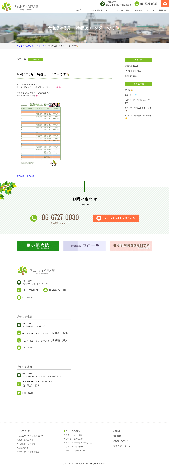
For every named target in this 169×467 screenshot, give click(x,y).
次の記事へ (31, 176)
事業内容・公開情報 (26, 444)
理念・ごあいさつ (25, 440)
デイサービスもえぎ (74, 439)
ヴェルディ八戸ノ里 (25, 46)
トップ (78, 10)
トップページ (24, 431)
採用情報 (163, 10)
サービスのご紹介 (122, 10)
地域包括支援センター (75, 450)
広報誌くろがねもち (121, 441)
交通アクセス (24, 448)
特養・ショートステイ (75, 435)
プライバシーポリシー (122, 446)
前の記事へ (21, 176)
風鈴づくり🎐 (131, 95)
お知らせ (138, 10)
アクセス (150, 10)
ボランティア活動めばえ (28, 452)
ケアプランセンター (74, 447)
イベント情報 (130, 71)
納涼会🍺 (129, 90)
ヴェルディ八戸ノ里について (98, 10)
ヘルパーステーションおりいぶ (79, 443)
